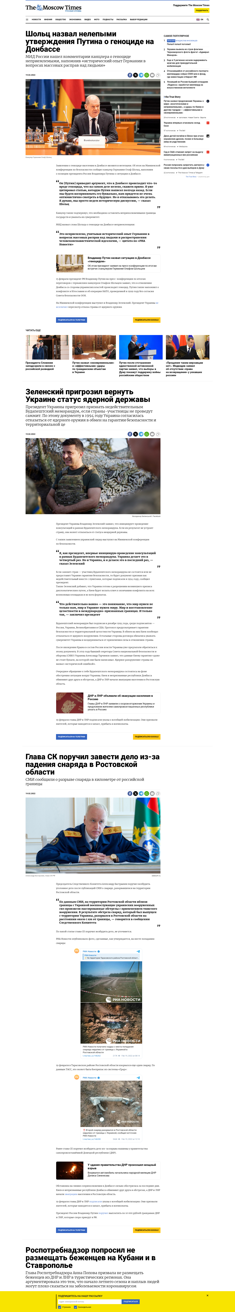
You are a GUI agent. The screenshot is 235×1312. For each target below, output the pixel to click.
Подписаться (117, 672)
